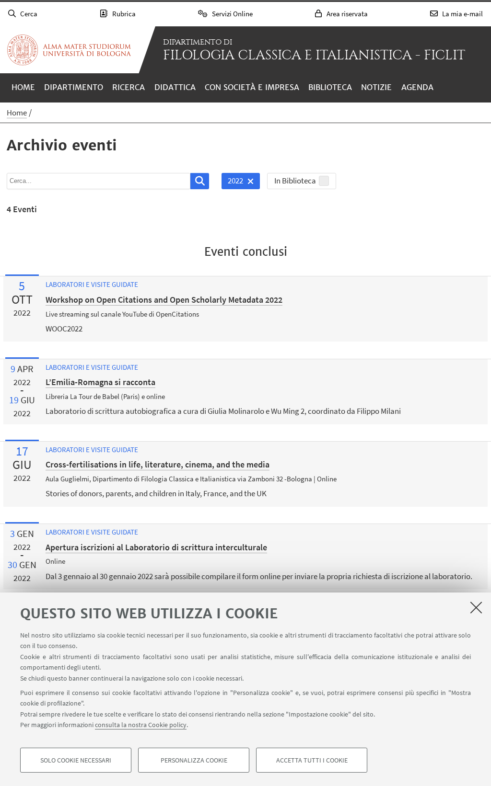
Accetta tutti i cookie (312, 760)
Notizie (376, 87)
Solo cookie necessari (75, 760)
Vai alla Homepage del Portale (69, 50)
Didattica (175, 87)
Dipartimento (73, 87)
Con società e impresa (252, 87)
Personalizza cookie (194, 760)
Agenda (417, 87)
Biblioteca (330, 87)
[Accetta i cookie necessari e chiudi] (476, 607)
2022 (232, 182)
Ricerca (128, 87)
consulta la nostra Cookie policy (141, 724)
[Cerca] (199, 181)
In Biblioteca (295, 180)
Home (23, 87)
